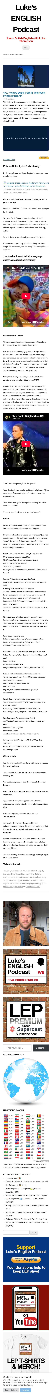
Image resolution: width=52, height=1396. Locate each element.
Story (5, 880)
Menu (26, 47)
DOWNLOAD (9, 160)
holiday (23, 883)
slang (12, 886)
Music (32, 877)
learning (37, 883)
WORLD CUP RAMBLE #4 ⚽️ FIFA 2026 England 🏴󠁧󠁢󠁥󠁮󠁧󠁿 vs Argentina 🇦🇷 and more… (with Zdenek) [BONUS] (26, 1198)
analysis (34, 880)
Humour (19, 877)
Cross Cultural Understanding (22, 874)
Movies (26, 877)
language (30, 883)
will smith (19, 886)
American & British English (33, 871)
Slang (44, 877)
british (40, 880)
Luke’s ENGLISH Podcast (26, 18)
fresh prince (14, 883)
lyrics (44, 883)
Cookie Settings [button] (11, 1390)
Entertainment (9, 877)
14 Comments (8, 99)
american (26, 880)
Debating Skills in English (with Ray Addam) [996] (26, 1219)
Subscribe (41, 1048)
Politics (38, 877)
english (6, 883)
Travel (10, 880)
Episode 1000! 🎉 (13, 1178)
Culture (38, 874)
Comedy (6, 874)
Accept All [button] (25, 1390)
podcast (6, 886)
